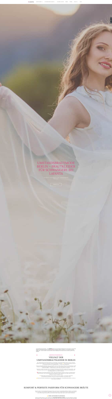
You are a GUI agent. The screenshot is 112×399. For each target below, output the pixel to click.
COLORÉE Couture (60, 1)
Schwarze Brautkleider (49, 1)
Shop (81, 1)
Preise (66, 1)
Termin (71, 1)
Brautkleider (39, 1)
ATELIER (75, 1)
